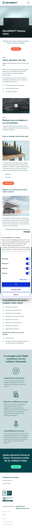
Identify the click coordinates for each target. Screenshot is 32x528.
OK (16, 284)
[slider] (14, 112)
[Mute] (22, 112)
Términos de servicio (7, 524)
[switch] (28, 263)
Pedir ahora (16, 49)
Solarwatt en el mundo (10, 477)
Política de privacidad (7, 521)
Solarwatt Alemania (7, 480)
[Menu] (28, 3)
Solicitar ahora (8, 183)
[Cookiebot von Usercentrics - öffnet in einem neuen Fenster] (23, 232)
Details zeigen (23, 279)
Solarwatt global (6, 483)
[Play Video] (3, 112)
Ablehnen (16, 294)
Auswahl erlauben (16, 289)
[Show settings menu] (25, 112)
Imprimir (4, 518)
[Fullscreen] (28, 112)
